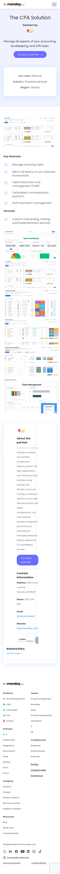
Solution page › (14, 653)
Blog (5, 822)
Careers (7, 792)
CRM (8, 704)
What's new (8, 828)
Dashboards (9, 740)
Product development (41, 715)
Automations (9, 751)
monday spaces (10, 833)
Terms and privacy (12, 863)
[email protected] (26, 616)
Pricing (34, 764)
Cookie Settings (38, 863)
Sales (33, 710)
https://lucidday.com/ (27, 628)
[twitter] (4, 851)
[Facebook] (16, 851)
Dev (8, 715)
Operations (36, 721)
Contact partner (28, 54)
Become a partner (11, 803)
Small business (38, 751)
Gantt (5, 756)
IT (31, 726)
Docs (5, 767)
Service (10, 721)
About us (7, 786)
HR (32, 732)
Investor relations (11, 797)
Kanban (6, 762)
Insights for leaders (12, 808)
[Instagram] (34, 851)
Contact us (37, 775)
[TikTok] (40, 851)
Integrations (8, 745)
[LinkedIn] (10, 851)
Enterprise (35, 745)
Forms (6, 773)
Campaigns (12, 710)
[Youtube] (22, 851)
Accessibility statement (18, 857)
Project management (41, 699)
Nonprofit (35, 756)
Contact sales (38, 770)
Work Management (15, 699)
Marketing (35, 704)
